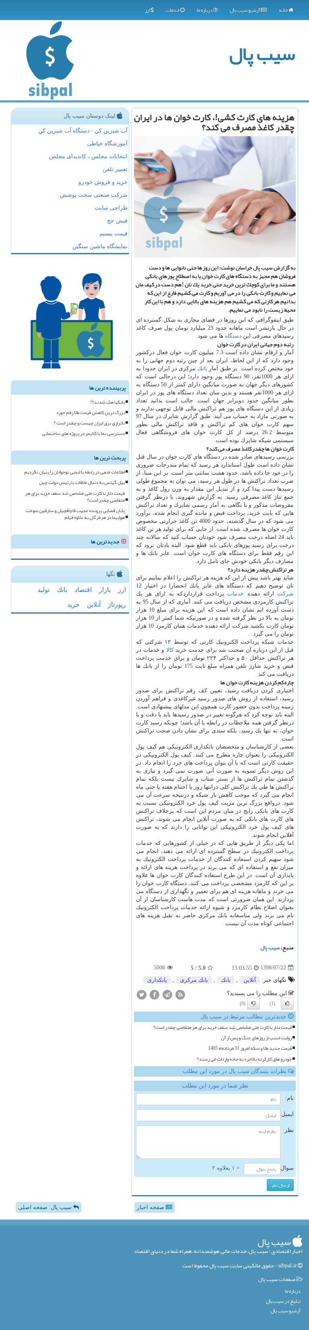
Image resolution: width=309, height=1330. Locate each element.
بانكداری (157, 980)
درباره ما (205, 10)
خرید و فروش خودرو (103, 182)
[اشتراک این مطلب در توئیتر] (141, 994)
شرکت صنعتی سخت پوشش (94, 195)
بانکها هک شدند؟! (107, 402)
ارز (148, 10)
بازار (105, 589)
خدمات (173, 10)
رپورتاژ (117, 604)
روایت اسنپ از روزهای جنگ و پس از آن (256, 1037)
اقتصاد (83, 589)
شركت (285, 594)
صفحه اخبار (151, 1207)
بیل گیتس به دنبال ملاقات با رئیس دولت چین (82, 482)
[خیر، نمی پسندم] (253, 1004)
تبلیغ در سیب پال (283, 1301)
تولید (43, 589)
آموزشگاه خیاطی (107, 144)
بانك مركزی (194, 980)
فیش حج (117, 221)
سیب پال (262, 54)
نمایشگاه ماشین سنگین (100, 246)
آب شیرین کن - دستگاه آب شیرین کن (83, 131)
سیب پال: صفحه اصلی (45, 1207)
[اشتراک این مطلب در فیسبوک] (154, 994)
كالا (170, 650)
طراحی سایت (111, 208)
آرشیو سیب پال (245, 10)
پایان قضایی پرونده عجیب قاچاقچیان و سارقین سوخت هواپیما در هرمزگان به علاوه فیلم (75, 514)
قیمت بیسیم (113, 234)
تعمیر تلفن (115, 169)
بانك (202, 368)
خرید (73, 604)
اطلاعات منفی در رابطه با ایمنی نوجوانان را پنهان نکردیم (74, 472)
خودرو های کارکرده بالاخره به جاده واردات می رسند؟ (244, 1059)
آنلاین (249, 980)
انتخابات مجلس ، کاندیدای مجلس (88, 156)
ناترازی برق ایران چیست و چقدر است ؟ (89, 423)
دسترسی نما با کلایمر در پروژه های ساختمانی (83, 433)
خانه (283, 10)
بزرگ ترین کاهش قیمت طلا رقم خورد (90, 412)
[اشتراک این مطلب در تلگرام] (167, 994)
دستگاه (233, 336)
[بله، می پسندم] (287, 1004)
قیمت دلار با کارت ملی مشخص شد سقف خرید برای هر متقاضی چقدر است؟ (222, 1027)
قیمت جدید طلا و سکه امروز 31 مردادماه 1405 (250, 1048)
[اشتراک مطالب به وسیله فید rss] (180, 994)
